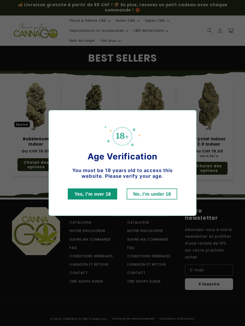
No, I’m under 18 (152, 194)
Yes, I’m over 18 (92, 194)
